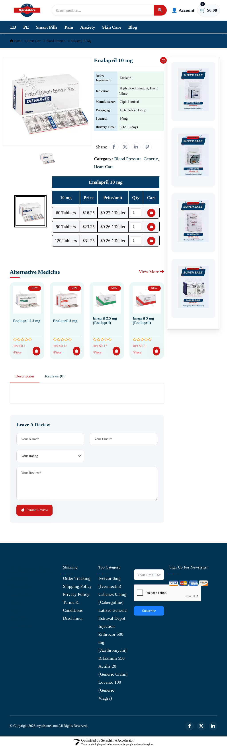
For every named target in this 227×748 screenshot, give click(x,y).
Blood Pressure (55, 41)
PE (26, 27)
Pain (69, 27)
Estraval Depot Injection (111, 622)
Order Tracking (76, 578)
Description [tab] (24, 376)
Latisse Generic (112, 610)
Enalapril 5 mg (65, 321)
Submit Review (36, 510)
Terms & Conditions (73, 606)
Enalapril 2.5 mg (26, 321)
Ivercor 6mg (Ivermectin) (109, 582)
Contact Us (20, 586)
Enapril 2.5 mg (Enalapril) (105, 320)
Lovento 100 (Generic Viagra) (109, 690)
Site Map (18, 618)
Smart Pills (46, 27)
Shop (14, 610)
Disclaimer (73, 618)
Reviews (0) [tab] (55, 376)
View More (149, 271)
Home (17, 41)
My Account (21, 594)
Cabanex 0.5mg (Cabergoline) (112, 598)
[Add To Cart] (36, 351)
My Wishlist (21, 626)
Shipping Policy (77, 586)
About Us (18, 578)
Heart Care (34, 41)
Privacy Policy (76, 594)
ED (13, 27)
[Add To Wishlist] (163, 60)
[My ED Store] (27, 10)
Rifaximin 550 (111, 658)
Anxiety (87, 27)
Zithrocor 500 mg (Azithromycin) (112, 642)
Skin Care (111, 27)
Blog (132, 27)
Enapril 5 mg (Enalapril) (143, 320)
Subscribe (149, 611)
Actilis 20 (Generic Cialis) (112, 670)
